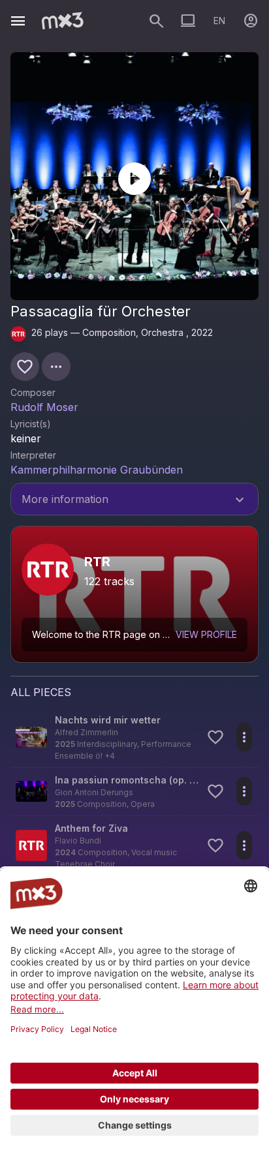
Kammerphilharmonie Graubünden (96, 469)
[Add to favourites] (25, 366)
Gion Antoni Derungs (94, 792)
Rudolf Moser (44, 407)
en (219, 20)
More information (134, 500)
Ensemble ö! (79, 756)
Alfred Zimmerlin (86, 732)
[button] (134, 737)
